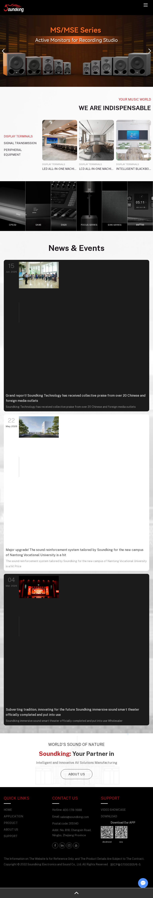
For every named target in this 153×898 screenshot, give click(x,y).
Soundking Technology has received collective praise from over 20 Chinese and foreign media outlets (71, 406)
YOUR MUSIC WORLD (135, 99)
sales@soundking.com (74, 817)
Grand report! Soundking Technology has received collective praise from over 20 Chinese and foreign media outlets (75, 398)
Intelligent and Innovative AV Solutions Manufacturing (76, 763)
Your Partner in (76, 753)
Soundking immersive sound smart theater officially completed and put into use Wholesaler (64, 720)
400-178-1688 (72, 810)
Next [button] (149, 51)
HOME (8, 809)
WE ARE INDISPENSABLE (115, 108)
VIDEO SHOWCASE (113, 809)
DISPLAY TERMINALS (53, 164)
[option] (76, 51)
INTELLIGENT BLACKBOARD (133, 168)
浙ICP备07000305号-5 (125, 864)
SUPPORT (11, 836)
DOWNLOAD (109, 816)
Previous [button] (3, 51)
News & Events (76, 248)
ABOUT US (76, 774)
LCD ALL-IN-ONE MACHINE (96, 168)
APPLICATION (13, 816)
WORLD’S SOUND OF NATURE (76, 744)
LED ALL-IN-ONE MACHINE (59, 168)
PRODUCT (11, 823)
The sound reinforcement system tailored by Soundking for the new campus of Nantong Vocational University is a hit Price (76, 563)
